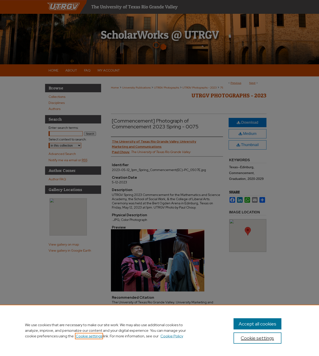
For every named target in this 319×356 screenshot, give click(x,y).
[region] (159, 330)
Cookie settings (89, 336)
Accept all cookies (257, 324)
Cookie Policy (171, 336)
